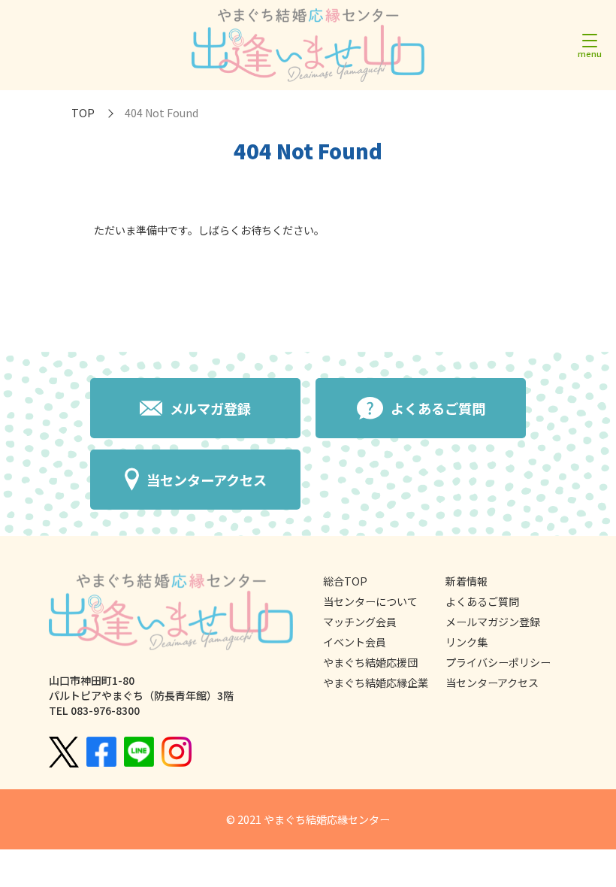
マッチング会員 (360, 621)
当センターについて (370, 601)
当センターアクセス (492, 682)
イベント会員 (354, 641)
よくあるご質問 (482, 601)
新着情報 (466, 581)
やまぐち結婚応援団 (370, 662)
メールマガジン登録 (492, 621)
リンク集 (466, 641)
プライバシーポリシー (498, 662)
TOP (83, 112)
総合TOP (345, 581)
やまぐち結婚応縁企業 (375, 682)
